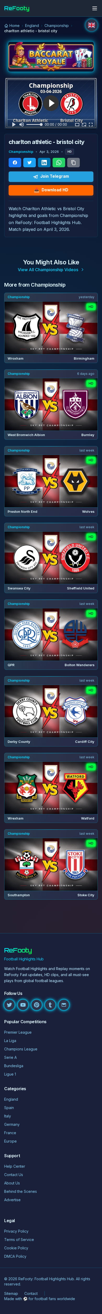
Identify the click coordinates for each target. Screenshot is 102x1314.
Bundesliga (13, 1066)
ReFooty (17, 8)
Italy (7, 1116)
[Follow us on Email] (64, 1005)
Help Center (14, 1166)
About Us (12, 1183)
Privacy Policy (16, 1231)
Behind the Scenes (20, 1191)
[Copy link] (73, 162)
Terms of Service (19, 1239)
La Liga (10, 1040)
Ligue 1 (10, 1074)
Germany (12, 1124)
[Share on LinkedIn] (44, 162)
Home (14, 25)
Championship (56, 25)
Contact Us (13, 1174)
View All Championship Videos (48, 269)
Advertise (12, 1200)
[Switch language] (91, 25)
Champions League (20, 1049)
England (32, 25)
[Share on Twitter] (29, 162)
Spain (9, 1107)
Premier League (18, 1032)
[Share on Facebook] (15, 162)
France (10, 1133)
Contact (31, 1293)
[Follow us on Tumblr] (50, 1005)
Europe (10, 1141)
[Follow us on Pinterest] (36, 1005)
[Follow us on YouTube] (23, 1005)
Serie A (10, 1057)
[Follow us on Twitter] (9, 1005)
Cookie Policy (16, 1248)
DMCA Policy (15, 1256)
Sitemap (11, 1293)
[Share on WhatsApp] (59, 162)
